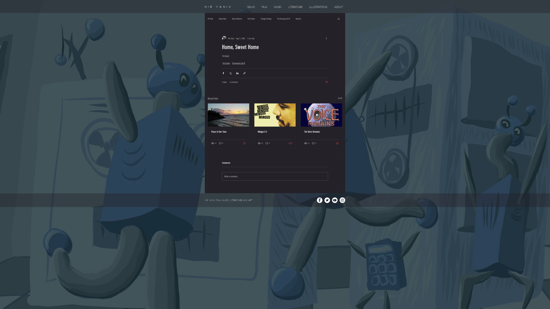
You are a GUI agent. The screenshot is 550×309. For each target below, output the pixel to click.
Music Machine (237, 18)
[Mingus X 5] (275, 115)
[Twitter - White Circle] (327, 200)
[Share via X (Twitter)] (230, 73)
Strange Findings (266, 18)
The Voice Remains (312, 131)
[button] (338, 19)
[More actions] (326, 38)
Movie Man (222, 18)
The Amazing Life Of (283, 18)
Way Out (298, 18)
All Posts (210, 18)
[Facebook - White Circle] (319, 200)
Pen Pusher (251, 18)
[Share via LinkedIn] (237, 73)
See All (340, 98)
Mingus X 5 (262, 131)
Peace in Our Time (218, 131)
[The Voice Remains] (321, 115)
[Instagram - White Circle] (342, 200)
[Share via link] (244, 73)
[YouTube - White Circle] (335, 200)
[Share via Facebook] (223, 73)
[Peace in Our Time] (228, 115)
